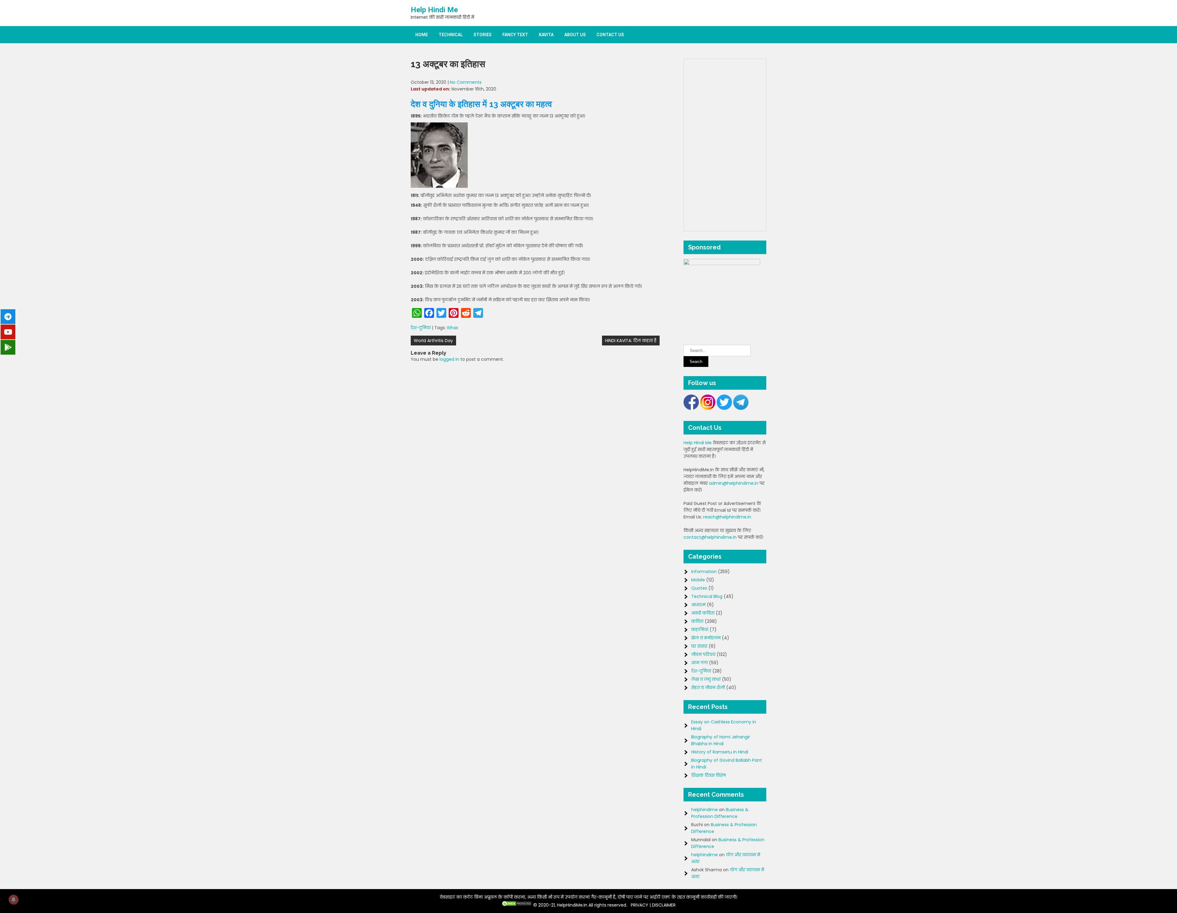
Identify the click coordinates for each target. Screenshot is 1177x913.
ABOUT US (575, 34)
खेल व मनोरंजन (706, 638)
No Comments (466, 82)
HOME (421, 34)
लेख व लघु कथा (706, 679)
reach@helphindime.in (727, 517)
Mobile (698, 580)
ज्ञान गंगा (699, 663)
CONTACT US (610, 34)
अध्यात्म (698, 605)
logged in (449, 359)
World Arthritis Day (433, 340)
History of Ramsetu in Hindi (719, 752)
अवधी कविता (702, 613)
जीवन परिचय (703, 654)
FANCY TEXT (515, 34)
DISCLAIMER (664, 905)
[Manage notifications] (13, 899)
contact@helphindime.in (710, 537)
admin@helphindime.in (733, 483)
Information (704, 571)
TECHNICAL (451, 34)
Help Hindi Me (434, 10)
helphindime (704, 810)
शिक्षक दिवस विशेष (708, 775)
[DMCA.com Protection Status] (516, 905)
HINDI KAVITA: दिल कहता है (631, 340)
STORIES (483, 34)
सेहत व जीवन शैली (708, 687)
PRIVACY (639, 905)
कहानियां (699, 629)
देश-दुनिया (421, 328)
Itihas (452, 328)
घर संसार (699, 646)
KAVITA (546, 34)
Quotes (699, 588)
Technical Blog (706, 596)
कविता (697, 621)
